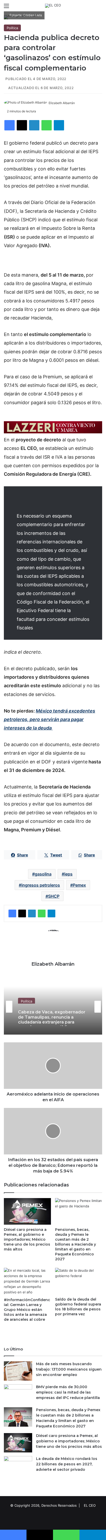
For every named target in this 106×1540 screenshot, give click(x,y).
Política (12, 28)
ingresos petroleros (40, 885)
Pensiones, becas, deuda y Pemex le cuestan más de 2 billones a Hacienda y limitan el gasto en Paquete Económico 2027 (75, 1244)
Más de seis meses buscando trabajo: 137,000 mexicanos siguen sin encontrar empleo (69, 1369)
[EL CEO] (53, 6)
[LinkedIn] (34, 125)
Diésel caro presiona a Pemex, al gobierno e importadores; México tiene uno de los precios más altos (27, 1239)
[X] (22, 125)
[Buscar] (99, 7)
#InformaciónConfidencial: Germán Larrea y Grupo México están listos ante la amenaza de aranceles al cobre (27, 1309)
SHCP (53, 896)
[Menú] (6, 7)
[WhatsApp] (46, 125)
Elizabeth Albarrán (62, 103)
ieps (68, 874)
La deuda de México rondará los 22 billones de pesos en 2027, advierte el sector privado (66, 1464)
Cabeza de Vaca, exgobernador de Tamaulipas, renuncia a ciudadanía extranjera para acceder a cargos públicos (51, 1016)
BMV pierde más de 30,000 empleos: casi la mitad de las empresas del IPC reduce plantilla (68, 1392)
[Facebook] (9, 125)
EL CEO (90, 1505)
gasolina (43, 874)
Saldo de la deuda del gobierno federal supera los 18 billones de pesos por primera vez (78, 1306)
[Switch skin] (90, 7)
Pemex (79, 885)
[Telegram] (59, 125)
